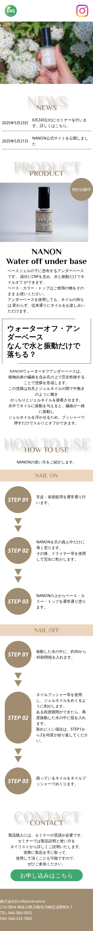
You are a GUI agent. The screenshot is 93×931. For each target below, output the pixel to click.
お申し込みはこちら (46, 875)
